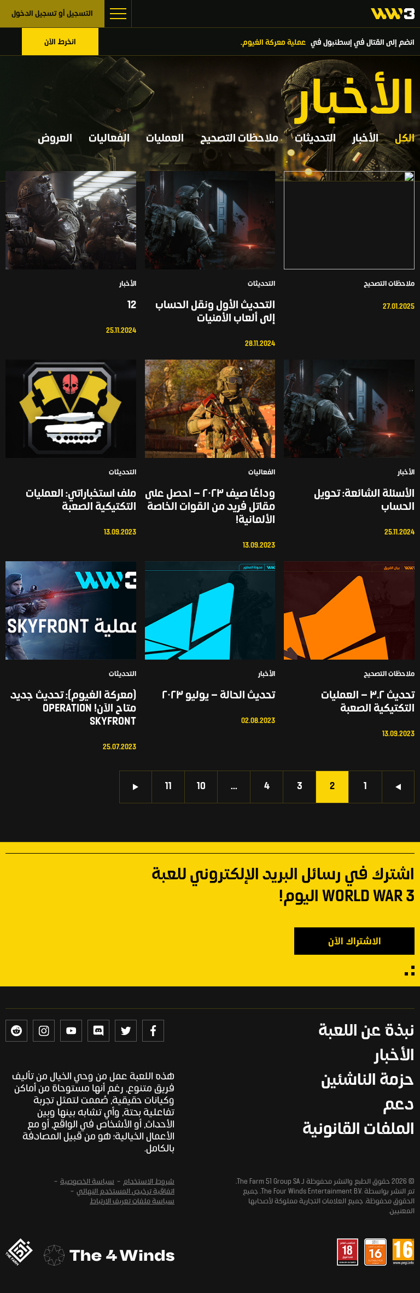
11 (168, 787)
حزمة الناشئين (368, 1081)
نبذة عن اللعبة (366, 1032)
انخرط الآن (60, 42)
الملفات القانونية (358, 1130)
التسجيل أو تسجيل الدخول (52, 14)
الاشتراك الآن (354, 942)
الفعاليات (109, 139)
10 (201, 787)
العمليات (165, 139)
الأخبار (365, 139)
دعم (399, 1105)
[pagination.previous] (398, 787)
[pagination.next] (135, 787)
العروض (55, 139)
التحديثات (315, 139)
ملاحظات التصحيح (239, 139)
